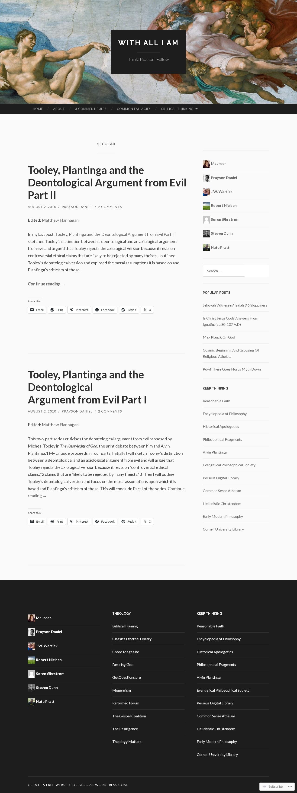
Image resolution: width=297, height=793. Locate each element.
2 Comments (110, 207)
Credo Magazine (125, 651)
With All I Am (148, 43)
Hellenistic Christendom (222, 503)
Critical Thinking (177, 109)
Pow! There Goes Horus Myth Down (232, 369)
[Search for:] (236, 271)
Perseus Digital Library (221, 478)
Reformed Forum (125, 703)
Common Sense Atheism (222, 490)
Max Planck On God (219, 337)
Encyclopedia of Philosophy (225, 413)
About (59, 109)
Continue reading (46, 283)
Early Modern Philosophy (223, 516)
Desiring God (122, 664)
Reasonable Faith (216, 401)
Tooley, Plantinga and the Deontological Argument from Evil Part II (107, 182)
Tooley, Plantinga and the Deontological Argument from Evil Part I (114, 234)
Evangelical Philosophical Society (229, 465)
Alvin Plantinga (215, 452)
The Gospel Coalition (129, 716)
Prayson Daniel (77, 207)
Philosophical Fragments (222, 439)
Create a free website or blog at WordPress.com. (78, 785)
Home (38, 109)
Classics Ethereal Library (132, 638)
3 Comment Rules (91, 109)
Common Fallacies (134, 109)
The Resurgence (125, 728)
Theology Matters (127, 741)
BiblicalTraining (125, 626)
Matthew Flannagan (60, 220)
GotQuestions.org (126, 677)
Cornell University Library (223, 529)
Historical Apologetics (221, 426)
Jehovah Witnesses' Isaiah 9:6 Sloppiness (235, 305)
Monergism (121, 690)
